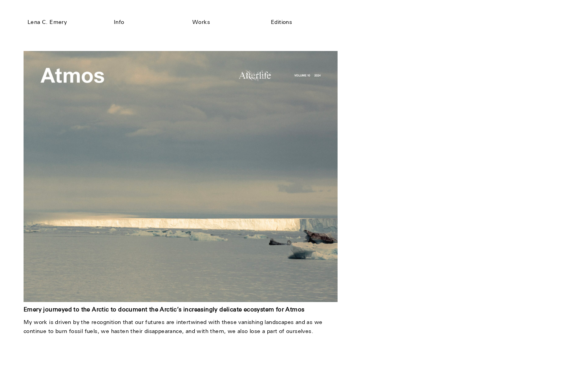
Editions (281, 22)
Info (119, 22)
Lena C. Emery (47, 22)
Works (201, 22)
